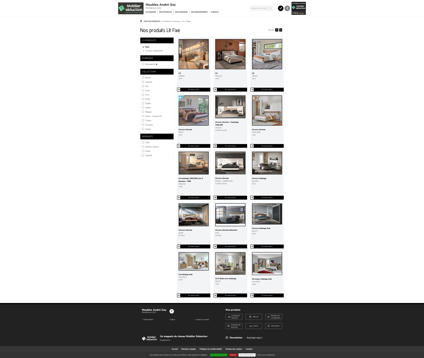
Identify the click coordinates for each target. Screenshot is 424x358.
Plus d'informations (247, 355)
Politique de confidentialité (211, 349)
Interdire (233, 355)
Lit (183, 21)
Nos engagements (199, 12)
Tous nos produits (152, 21)
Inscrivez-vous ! (254, 337)
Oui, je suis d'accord (218, 355)
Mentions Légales (188, 349)
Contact (215, 12)
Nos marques (181, 12)
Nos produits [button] (165, 12)
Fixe (188, 21)
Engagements (165, 340)
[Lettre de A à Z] (280, 29)
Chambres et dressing (171, 21)
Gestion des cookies (234, 349)
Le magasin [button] (151, 12)
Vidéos (172, 319)
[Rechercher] (271, 8)
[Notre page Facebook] (287, 8)
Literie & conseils (202, 319)
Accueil (175, 349)
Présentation (148, 319)
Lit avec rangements (154, 51)
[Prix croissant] (276, 29)
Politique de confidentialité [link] (266, 355)
